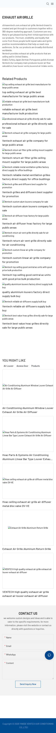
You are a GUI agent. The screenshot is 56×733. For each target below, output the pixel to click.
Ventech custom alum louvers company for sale (27, 208)
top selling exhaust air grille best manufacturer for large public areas (23, 94)
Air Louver (8, 366)
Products (35, 366)
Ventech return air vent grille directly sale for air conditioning (27, 242)
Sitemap (32, 727)
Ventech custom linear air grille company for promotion (26, 259)
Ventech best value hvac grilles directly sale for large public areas (25, 325)
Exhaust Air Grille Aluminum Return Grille (26, 548)
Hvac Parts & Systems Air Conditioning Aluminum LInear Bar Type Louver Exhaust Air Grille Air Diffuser (27, 457)
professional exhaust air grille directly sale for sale (27, 125)
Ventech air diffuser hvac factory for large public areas (27, 225)
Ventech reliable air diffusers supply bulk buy (26, 308)
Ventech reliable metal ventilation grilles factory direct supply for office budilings (26, 177)
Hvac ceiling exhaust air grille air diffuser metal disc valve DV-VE (26, 503)
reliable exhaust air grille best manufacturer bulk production (20, 111)
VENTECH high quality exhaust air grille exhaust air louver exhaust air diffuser (25, 593)
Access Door (22, 366)
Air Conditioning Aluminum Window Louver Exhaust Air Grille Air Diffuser (27, 410)
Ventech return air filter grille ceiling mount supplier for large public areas (24, 159)
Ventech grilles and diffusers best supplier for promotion (27, 194)
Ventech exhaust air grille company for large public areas (25, 142)
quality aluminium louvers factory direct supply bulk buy (26, 294)
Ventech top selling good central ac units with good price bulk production (26, 276)
